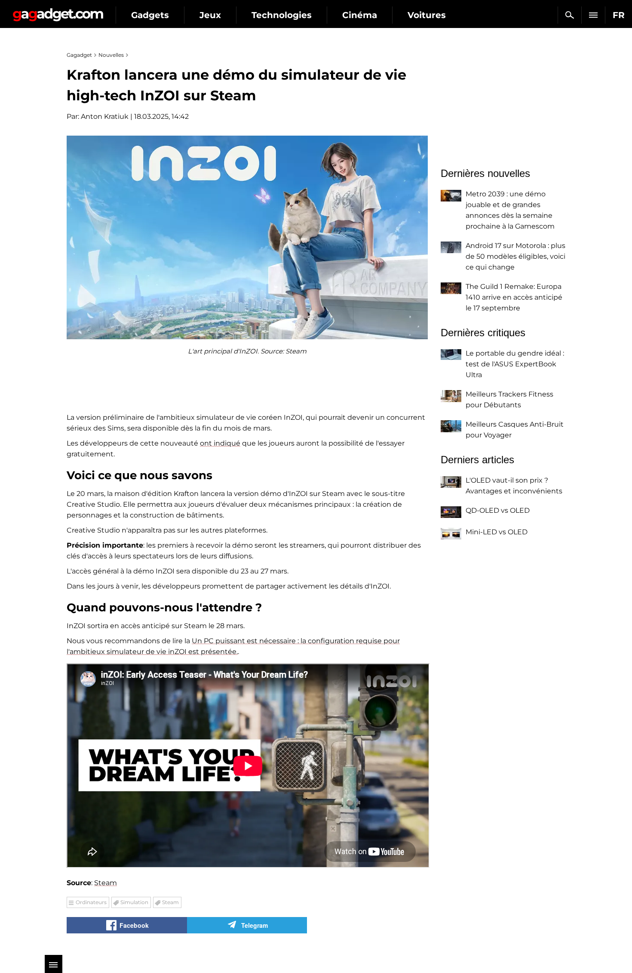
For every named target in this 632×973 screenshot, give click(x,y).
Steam (105, 883)
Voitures (427, 15)
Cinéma (359, 15)
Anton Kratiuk (105, 116)
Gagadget (58, 11)
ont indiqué (220, 443)
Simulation (134, 902)
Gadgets (150, 15)
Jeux (210, 15)
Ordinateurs (91, 902)
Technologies (282, 15)
